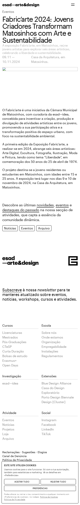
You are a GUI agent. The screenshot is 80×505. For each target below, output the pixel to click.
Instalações (50, 351)
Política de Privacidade (14, 499)
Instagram (49, 420)
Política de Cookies (49, 497)
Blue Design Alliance (56, 383)
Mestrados (10, 337)
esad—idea (10, 383)
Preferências (40, 488)
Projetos (8, 429)
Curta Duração (13, 351)
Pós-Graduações (14, 342)
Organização (51, 342)
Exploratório (50, 392)
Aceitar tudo (21, 481)
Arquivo (44, 228)
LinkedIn (48, 429)
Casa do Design (53, 388)
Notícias (10, 228)
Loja (5, 434)
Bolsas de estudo (14, 356)
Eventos (8, 11)
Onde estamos (52, 337)
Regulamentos (52, 356)
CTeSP (7, 346)
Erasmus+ (9, 360)
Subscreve (12, 289)
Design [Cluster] (53, 402)
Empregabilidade (54, 346)
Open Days (10, 365)
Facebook (49, 424)
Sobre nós (49, 332)
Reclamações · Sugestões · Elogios (24, 452)
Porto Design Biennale (58, 397)
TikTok (46, 434)
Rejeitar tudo (58, 481)
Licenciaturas (12, 332)
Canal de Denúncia (14, 456)
